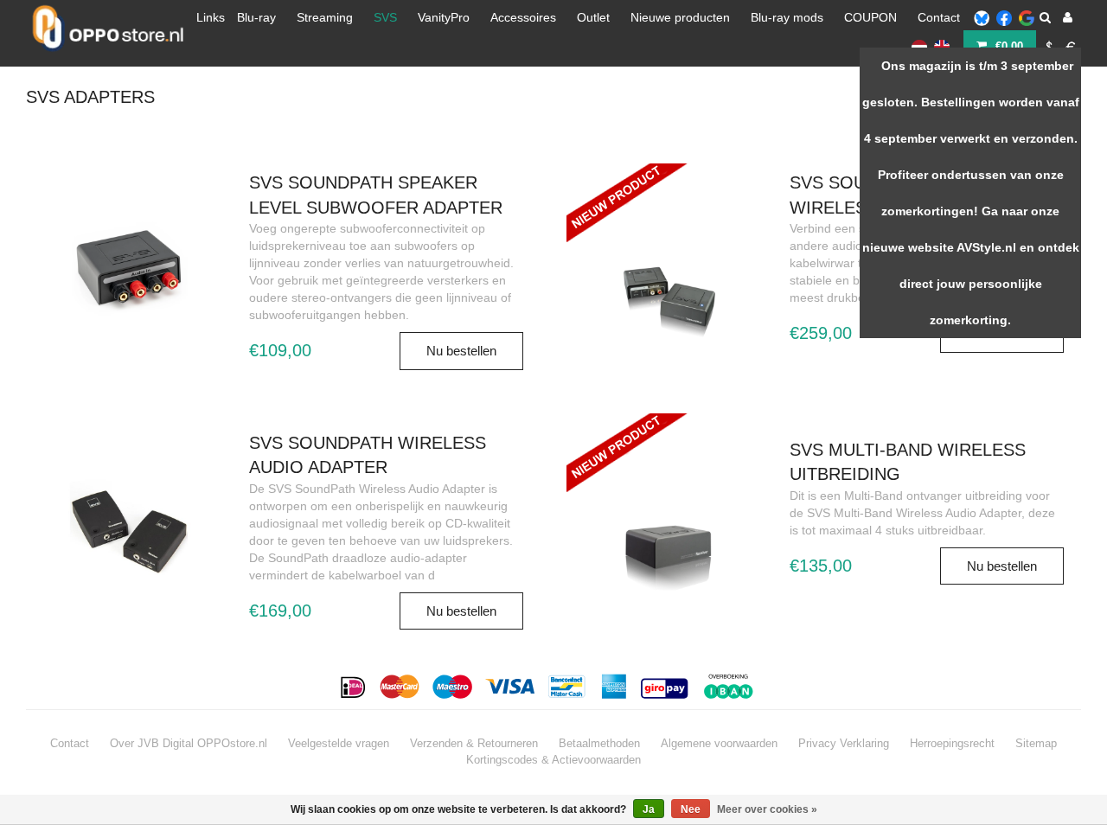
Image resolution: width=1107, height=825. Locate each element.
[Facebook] (1004, 17)
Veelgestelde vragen (338, 743)
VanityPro (444, 17)
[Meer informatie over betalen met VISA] (510, 686)
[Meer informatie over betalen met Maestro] (452, 686)
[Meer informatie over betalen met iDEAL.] (354, 686)
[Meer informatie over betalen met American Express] (614, 686)
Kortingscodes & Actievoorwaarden (553, 759)
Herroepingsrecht (952, 743)
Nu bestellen (461, 350)
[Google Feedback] (1026, 17)
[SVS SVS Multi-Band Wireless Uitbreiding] (669, 485)
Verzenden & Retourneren (474, 743)
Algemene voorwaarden (719, 743)
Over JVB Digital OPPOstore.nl (188, 743)
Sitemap (1036, 743)
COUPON (870, 17)
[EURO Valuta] (1071, 46)
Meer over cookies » (767, 809)
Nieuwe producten (680, 17)
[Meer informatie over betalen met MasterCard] (400, 686)
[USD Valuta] (1049, 46)
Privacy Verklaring (843, 743)
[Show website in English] (941, 46)
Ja (649, 809)
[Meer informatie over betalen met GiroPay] (666, 686)
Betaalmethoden (599, 743)
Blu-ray (256, 17)
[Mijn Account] (1067, 17)
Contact (939, 17)
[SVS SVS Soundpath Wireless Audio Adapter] (129, 529)
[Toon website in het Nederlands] (919, 46)
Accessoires (523, 17)
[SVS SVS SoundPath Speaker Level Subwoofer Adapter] (129, 269)
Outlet (593, 17)
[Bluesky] (981, 17)
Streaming (325, 17)
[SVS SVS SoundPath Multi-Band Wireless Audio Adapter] (669, 235)
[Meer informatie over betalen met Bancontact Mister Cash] (568, 686)
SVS (385, 17)
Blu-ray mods (787, 17)
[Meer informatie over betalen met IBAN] (731, 686)
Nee (691, 809)
